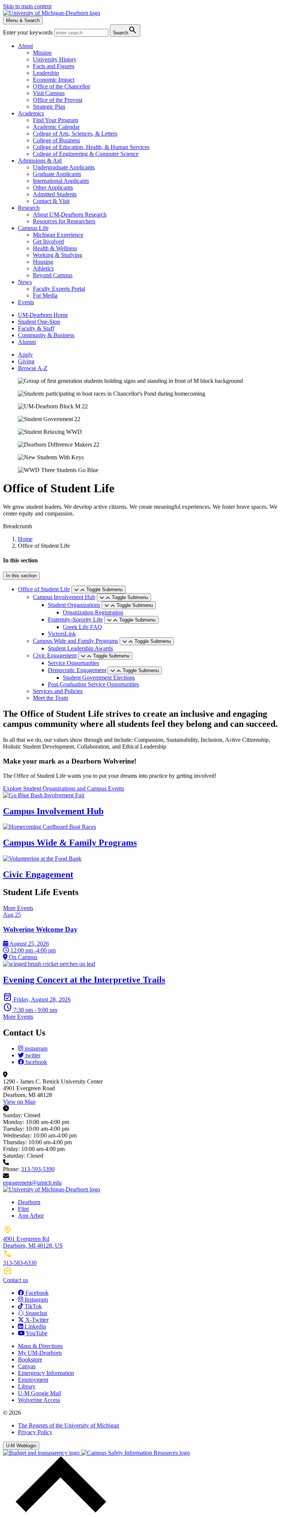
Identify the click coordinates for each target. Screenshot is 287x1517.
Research (29, 208)
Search (125, 30)
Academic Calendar (56, 127)
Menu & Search (23, 20)
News (25, 282)
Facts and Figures (53, 66)
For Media (45, 295)
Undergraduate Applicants (64, 167)
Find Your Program (55, 120)
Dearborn (29, 1202)
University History (55, 59)
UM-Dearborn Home (43, 315)
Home (25, 539)
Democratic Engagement (77, 670)
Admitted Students (55, 194)
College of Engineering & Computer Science (86, 154)
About (25, 46)
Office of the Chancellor (61, 86)
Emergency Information (46, 1373)
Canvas (27, 1366)
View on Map (19, 1102)
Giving (26, 361)
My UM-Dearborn (40, 1353)
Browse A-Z (32, 368)
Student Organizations (74, 605)
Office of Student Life (44, 589)
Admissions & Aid (40, 160)
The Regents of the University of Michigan (68, 1425)
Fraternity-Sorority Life (75, 619)
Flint (23, 1209)
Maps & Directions (40, 1346)
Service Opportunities (73, 663)
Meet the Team (50, 698)
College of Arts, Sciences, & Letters (75, 133)
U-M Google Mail (39, 1393)
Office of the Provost (57, 100)
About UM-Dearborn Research (70, 214)
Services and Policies (58, 691)
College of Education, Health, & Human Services (91, 147)
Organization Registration (93, 612)
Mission (42, 52)
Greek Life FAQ (82, 627)
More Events (18, 908)
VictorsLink (62, 634)
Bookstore (30, 1359)
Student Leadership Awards (80, 648)
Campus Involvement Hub (64, 597)
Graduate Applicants (57, 174)
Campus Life (33, 228)
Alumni (27, 342)
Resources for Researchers (64, 221)
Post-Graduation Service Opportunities (93, 684)
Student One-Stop (39, 321)
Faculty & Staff (36, 328)
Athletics (43, 268)
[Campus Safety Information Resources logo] (135, 1453)
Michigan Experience (58, 235)
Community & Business (46, 335)
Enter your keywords (28, 32)
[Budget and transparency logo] (42, 1453)
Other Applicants (53, 187)
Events (26, 302)
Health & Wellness (55, 248)
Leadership (46, 73)
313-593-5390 (38, 1169)
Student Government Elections (99, 677)
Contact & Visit (51, 201)
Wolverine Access (39, 1400)
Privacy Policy (35, 1432)
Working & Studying (57, 255)
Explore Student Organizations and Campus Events (63, 788)
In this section (21, 575)
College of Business (56, 140)
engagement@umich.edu (32, 1182)
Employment (33, 1380)
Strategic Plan (49, 106)
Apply (25, 354)
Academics (31, 113)
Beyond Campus (52, 275)
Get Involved (48, 241)
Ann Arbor (31, 1215)
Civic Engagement (55, 655)
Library (27, 1386)
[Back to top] (59, 1510)
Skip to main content (27, 6)
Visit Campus (49, 93)
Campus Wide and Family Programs (75, 641)
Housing (43, 262)
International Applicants (61, 181)
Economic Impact (53, 79)
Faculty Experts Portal (59, 288)
